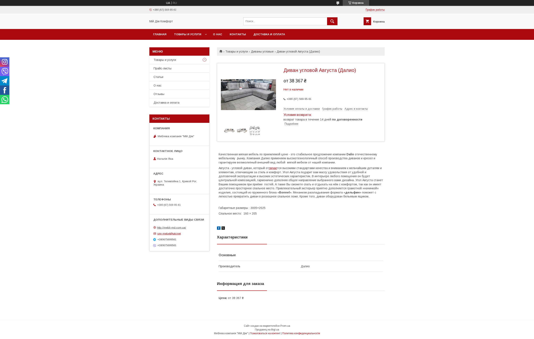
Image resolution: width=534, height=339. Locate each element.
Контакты (238, 34)
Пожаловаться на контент (265, 333)
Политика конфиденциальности (301, 333)
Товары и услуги (187, 34)
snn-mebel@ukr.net (169, 233)
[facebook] (218, 228)
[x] (223, 228)
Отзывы (159, 94)
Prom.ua (285, 325)
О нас (217, 34)
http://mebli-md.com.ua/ (171, 227)
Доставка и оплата (269, 34)
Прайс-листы (162, 68)
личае (273, 168)
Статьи (158, 77)
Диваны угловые (262, 51)
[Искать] (332, 21)
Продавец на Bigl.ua (267, 329)
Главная (159, 34)
